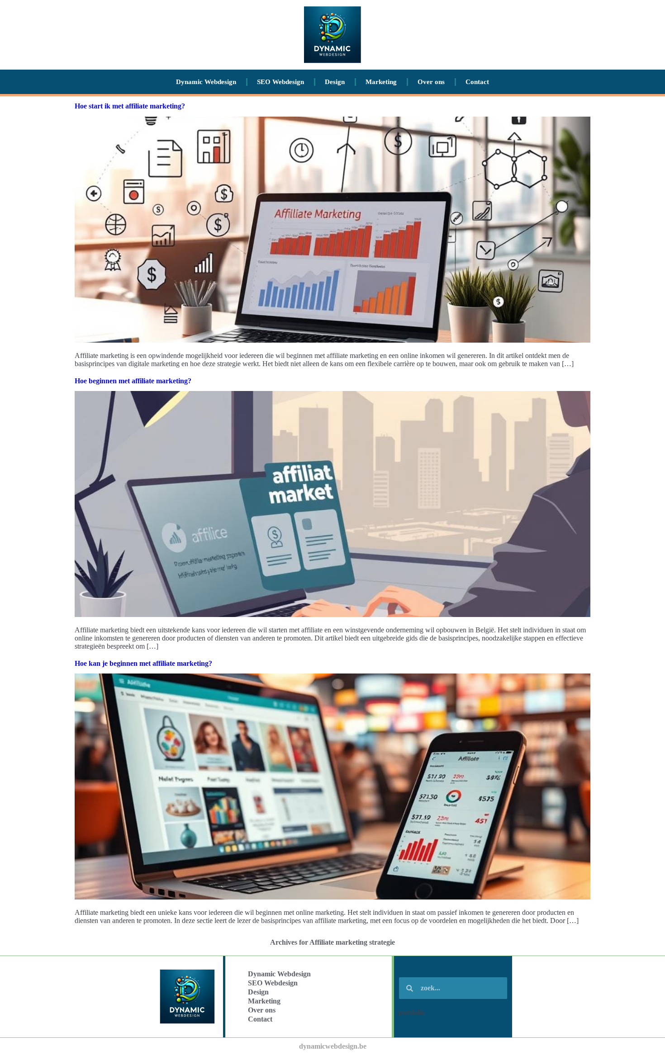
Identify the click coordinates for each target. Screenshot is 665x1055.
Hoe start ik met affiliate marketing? (130, 106)
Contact (477, 81)
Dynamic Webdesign (206, 81)
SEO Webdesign (280, 81)
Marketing (381, 81)
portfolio (412, 1012)
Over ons (431, 81)
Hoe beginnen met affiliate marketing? (133, 381)
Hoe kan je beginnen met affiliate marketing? (143, 663)
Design (335, 81)
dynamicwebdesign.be (332, 1046)
